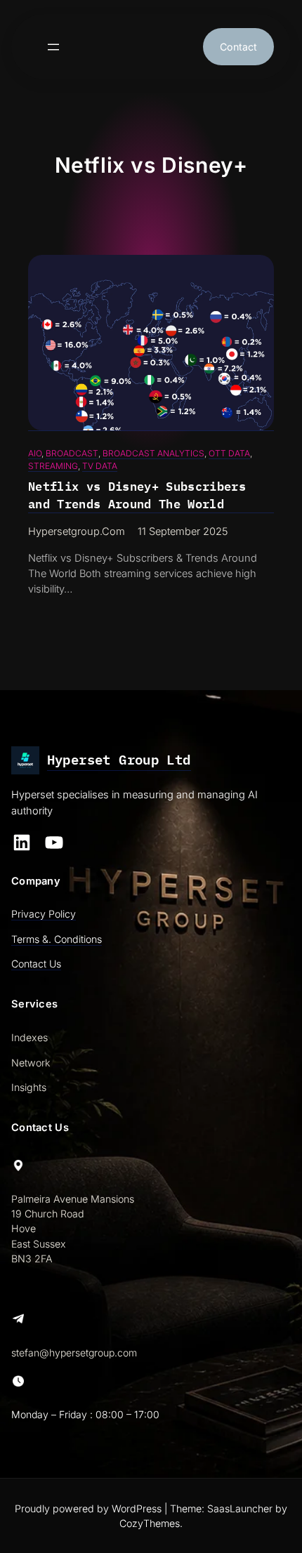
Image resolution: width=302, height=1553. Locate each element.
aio (34, 453)
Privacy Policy (43, 914)
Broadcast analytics (153, 453)
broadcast (72, 453)
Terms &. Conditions (56, 939)
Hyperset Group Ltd (119, 759)
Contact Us (36, 964)
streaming (53, 466)
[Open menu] (53, 47)
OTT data (229, 453)
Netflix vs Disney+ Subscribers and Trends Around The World (137, 495)
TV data (99, 466)
